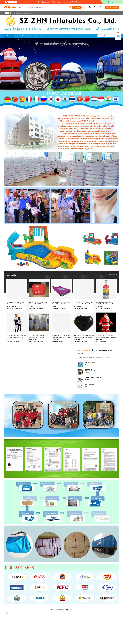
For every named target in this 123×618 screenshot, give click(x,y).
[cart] (95, 7)
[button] (70, 7)
